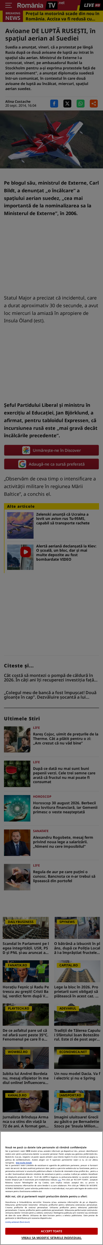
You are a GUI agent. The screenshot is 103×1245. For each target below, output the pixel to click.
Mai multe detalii (24, 1162)
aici (59, 1179)
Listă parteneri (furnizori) (17, 1222)
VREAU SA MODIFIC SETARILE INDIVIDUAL (51, 1238)
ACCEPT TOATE (51, 1231)
